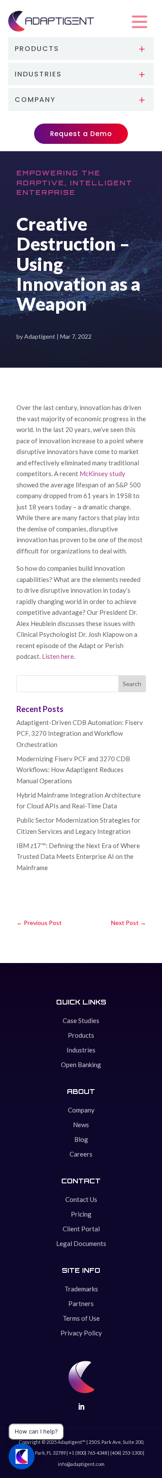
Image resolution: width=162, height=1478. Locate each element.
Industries (81, 1050)
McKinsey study (102, 473)
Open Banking (81, 1064)
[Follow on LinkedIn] (81, 1407)
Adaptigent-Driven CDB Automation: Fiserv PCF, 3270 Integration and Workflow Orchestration (79, 733)
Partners (81, 1303)
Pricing (81, 1214)
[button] (139, 22)
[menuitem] (81, 48)
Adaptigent (39, 336)
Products (81, 1035)
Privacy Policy (81, 1333)
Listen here (58, 656)
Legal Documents (81, 1243)
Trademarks (81, 1289)
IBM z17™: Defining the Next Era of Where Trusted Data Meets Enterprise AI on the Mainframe (78, 856)
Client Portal (81, 1229)
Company (81, 1110)
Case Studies (81, 1020)
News (81, 1124)
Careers (81, 1154)
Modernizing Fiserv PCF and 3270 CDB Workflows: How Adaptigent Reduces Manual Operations (73, 770)
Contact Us (81, 1199)
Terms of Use (81, 1318)
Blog (81, 1139)
